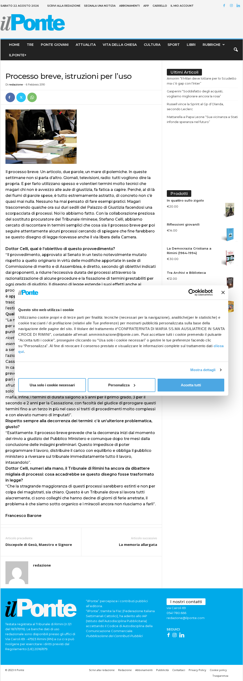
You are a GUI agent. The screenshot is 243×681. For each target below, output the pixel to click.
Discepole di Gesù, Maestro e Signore (38, 544)
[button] (235, 50)
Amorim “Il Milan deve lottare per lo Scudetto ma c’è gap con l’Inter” (201, 80)
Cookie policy (218, 670)
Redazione (125, 670)
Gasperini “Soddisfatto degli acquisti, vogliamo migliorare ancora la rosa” (195, 93)
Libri (191, 45)
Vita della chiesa (120, 45)
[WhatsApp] (32, 97)
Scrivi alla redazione (63, 5)
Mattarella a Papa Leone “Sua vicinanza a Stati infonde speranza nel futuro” (202, 119)
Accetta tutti (191, 385)
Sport (174, 45)
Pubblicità (162, 670)
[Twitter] (21, 97)
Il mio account (182, 5)
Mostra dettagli (203, 370)
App (146, 5)
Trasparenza (220, 675)
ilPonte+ (17, 55)
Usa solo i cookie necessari (52, 385)
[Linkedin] (239, 5)
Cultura (152, 45)
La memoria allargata (138, 544)
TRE (30, 45)
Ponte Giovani (55, 45)
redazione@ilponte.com (186, 618)
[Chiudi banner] (223, 292)
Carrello (160, 5)
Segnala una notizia (100, 5)
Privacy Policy (197, 670)
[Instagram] (232, 5)
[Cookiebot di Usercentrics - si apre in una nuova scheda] (192, 292)
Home (14, 45)
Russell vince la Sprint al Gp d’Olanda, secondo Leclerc (195, 106)
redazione (16, 84)
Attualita (86, 45)
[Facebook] (225, 5)
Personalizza (119, 385)
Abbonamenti (129, 5)
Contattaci (178, 670)
